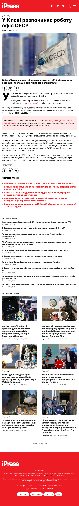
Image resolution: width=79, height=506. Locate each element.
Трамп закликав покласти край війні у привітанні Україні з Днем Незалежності (33, 235)
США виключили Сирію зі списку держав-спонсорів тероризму (33, 256)
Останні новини (9, 219)
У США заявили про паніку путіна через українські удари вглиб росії (35, 250)
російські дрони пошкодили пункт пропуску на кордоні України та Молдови (39, 284)
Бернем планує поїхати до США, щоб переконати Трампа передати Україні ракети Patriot (38, 277)
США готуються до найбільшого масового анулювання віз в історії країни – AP (38, 269)
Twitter (49, 494)
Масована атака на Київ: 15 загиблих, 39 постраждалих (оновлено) (38, 183)
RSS (58, 494)
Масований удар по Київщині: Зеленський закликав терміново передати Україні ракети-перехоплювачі (36, 199)
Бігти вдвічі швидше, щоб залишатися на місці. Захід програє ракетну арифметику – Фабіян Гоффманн (19, 378)
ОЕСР (9, 165)
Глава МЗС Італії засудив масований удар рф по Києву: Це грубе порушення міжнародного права (37, 193)
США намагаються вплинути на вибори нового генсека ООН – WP (33, 228)
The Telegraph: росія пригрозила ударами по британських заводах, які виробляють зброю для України (36, 243)
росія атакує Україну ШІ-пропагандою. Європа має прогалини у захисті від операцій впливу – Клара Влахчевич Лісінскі (16, 331)
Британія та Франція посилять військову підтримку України (31, 262)
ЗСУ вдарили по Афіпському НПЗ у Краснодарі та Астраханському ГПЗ (36, 222)
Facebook (23, 494)
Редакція (21, 486)
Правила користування (50, 486)
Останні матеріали (10, 293)
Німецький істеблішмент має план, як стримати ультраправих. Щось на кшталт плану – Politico (58, 378)
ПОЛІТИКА (6, 15)
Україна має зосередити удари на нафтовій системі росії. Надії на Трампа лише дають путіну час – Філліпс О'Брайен (19, 424)
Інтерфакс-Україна (31, 103)
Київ (4, 165)
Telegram (36, 494)
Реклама (32, 486)
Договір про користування (39, 489)
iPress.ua (49, 475)
